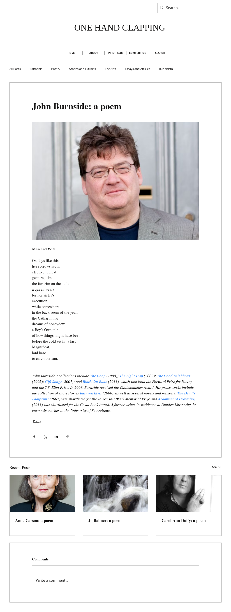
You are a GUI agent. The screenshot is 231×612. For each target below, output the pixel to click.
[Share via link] (67, 436)
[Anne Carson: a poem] (42, 493)
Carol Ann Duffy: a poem (184, 520)
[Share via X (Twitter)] (45, 436)
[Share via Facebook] (34, 436)
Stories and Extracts (82, 69)
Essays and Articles (137, 69)
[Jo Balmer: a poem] (115, 493)
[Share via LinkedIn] (56, 436)
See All (217, 467)
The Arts (110, 69)
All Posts (15, 69)
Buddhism (166, 69)
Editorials (36, 69)
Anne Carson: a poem (34, 520)
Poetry (55, 69)
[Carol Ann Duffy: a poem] (188, 493)
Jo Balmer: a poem (105, 520)
